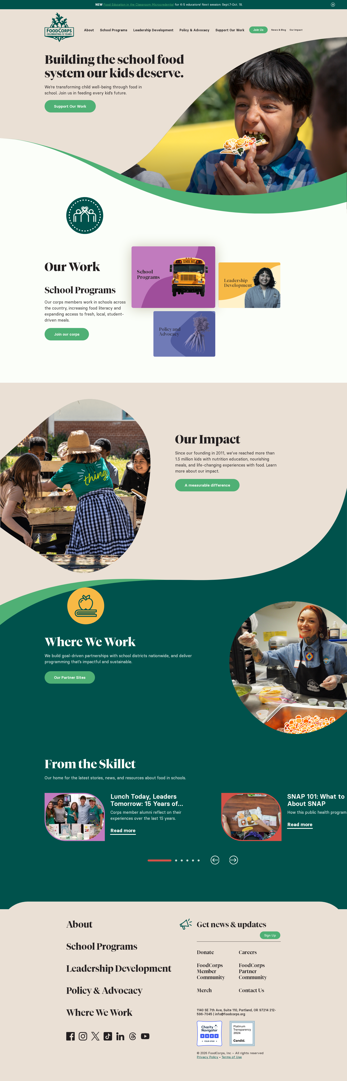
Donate (205, 952)
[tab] (173, 277)
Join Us (258, 30)
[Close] (333, 5)
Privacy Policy (207, 1057)
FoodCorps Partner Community (253, 971)
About (79, 924)
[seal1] (209, 1033)
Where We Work (99, 1012)
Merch (204, 990)
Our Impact (296, 29)
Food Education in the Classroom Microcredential (138, 4)
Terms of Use (231, 1057)
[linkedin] (120, 1036)
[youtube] (145, 1036)
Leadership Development (118, 968)
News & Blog (278, 29)
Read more (123, 830)
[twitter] (95, 1036)
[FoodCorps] (60, 27)
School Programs (101, 946)
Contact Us (251, 990)
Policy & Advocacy (104, 990)
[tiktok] (108, 1036)
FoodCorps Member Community (211, 971)
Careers (248, 952)
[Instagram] (83, 1036)
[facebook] (70, 1036)
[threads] (133, 1036)
